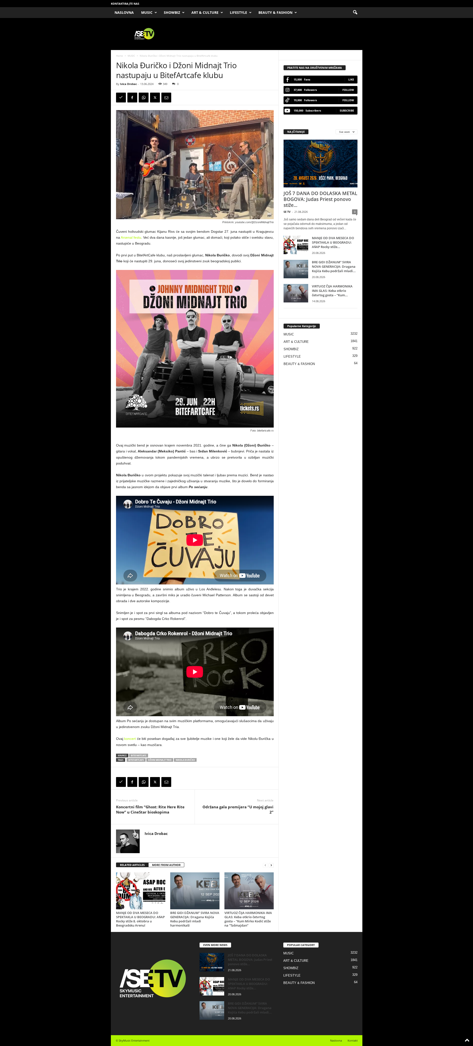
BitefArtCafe (138, 755)
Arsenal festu (131, 237)
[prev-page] (265, 865)
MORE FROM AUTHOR (166, 865)
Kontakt (353, 1040)
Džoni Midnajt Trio (159, 760)
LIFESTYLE (238, 12)
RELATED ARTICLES (132, 865)
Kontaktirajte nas (125, 3)
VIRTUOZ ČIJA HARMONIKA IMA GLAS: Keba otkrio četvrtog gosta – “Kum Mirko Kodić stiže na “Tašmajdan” (248, 919)
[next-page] (271, 865)
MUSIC (146, 12)
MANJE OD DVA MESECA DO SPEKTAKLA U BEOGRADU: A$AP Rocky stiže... (333, 242)
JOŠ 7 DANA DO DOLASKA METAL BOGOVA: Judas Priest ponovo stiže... (320, 199)
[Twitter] (155, 97)
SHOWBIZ (172, 12)
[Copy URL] (121, 97)
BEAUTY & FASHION (275, 12)
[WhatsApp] (144, 97)
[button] (355, 12)
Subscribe (347, 110)
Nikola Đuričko (185, 760)
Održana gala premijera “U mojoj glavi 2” (238, 809)
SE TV (287, 212)
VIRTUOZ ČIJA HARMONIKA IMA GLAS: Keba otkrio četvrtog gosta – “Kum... (332, 290)
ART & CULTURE (205, 12)
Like (351, 79)
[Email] (166, 97)
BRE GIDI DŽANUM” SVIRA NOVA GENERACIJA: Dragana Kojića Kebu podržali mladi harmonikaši (194, 919)
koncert (130, 739)
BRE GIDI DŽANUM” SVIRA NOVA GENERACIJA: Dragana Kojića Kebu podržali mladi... (334, 266)
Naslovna (336, 1040)
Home (119, 55)
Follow (348, 90)
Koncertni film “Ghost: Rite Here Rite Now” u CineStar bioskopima (150, 809)
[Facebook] (132, 97)
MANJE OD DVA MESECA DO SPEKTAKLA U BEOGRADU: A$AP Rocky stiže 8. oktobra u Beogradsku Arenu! (140, 919)
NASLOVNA (124, 12)
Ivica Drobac (128, 84)
